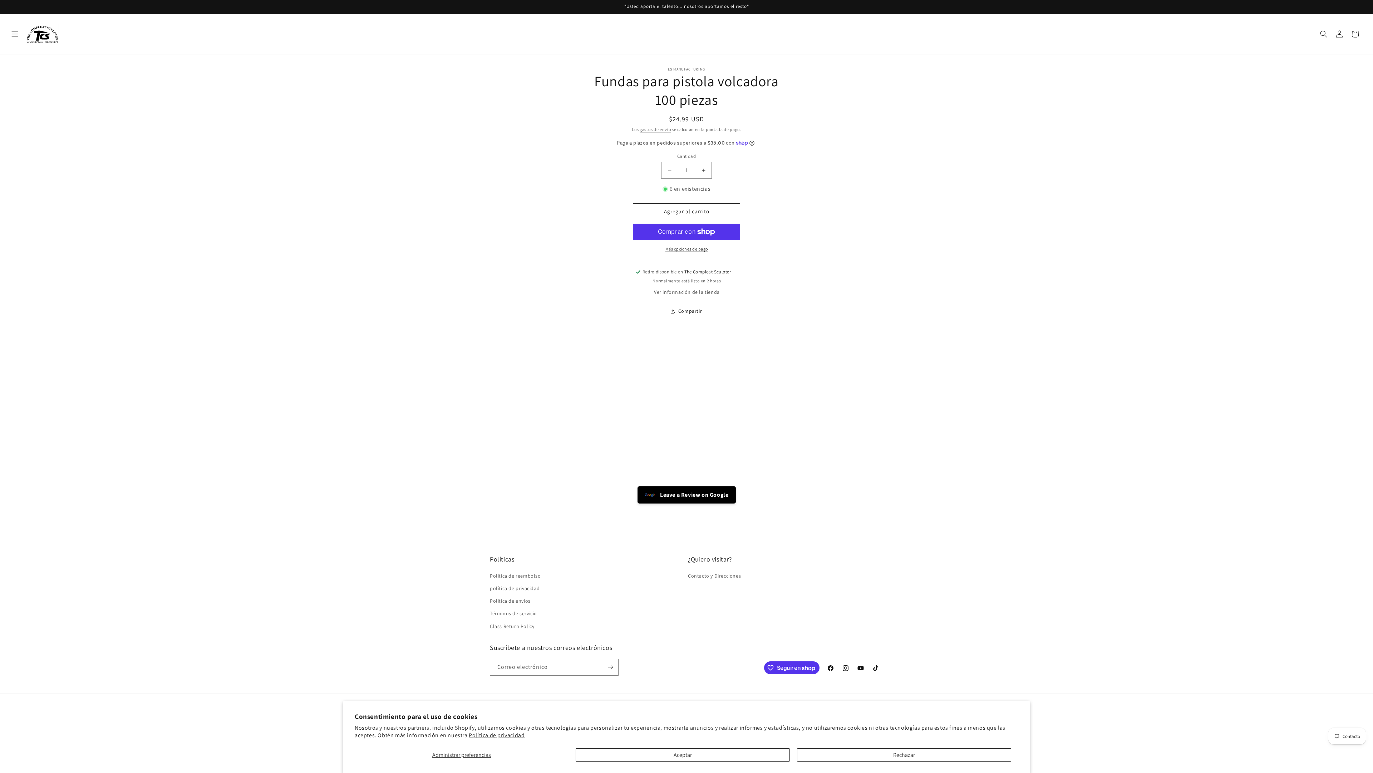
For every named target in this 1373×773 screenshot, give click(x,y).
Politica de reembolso (515, 576)
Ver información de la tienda (687, 292)
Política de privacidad (497, 735)
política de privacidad (515, 588)
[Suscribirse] (610, 667)
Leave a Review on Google (694, 495)
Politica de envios (510, 601)
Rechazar (904, 755)
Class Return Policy (512, 626)
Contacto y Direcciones (714, 576)
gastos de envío (655, 129)
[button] (15, 34)
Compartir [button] (690, 311)
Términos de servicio (513, 613)
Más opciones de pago (686, 249)
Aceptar (683, 755)
